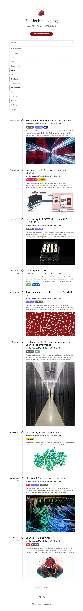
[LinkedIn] (41, 597)
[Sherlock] (41, 13)
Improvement (15, 83)
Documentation (16, 66)
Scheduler (14, 96)
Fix (12, 74)
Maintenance (15, 87)
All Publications (16, 49)
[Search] (72, 43)
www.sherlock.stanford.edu (41, 25)
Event (13, 70)
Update (13, 109)
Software (14, 100)
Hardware (14, 79)
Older (45, 587)
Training (14, 105)
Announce (14, 53)
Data (12, 61)
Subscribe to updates (41, 34)
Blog (12, 57)
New (12, 92)
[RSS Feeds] (44, 597)
